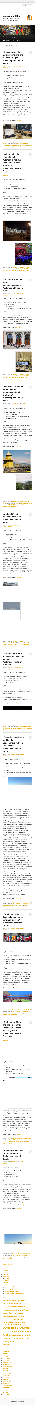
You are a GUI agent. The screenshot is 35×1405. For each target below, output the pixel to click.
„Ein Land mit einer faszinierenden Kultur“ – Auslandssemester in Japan (14, 518)
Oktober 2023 (6, 1383)
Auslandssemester (7, 644)
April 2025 (5, 1370)
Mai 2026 (5, 1355)
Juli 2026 (5, 1353)
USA (4, 1342)
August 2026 (6, 1351)
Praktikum (24, 145)
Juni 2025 (5, 1368)
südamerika (27, 1013)
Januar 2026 (6, 1361)
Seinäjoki (6, 1338)
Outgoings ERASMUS (8, 145)
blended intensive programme (12, 1310)
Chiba (14, 644)
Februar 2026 (6, 1359)
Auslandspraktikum (19, 1300)
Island (30, 503)
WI (11, 1341)
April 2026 (5, 1357)
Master (24, 1324)
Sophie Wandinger (7, 526)
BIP (25, 1307)
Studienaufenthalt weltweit (9, 643)
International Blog (12, 15)
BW (23, 1309)
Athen (9, 1300)
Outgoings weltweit (7, 646)
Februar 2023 (6, 1395)
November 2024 (7, 1374)
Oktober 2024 (6, 1376)
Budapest (28, 726)
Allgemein (14, 142)
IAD (27, 143)
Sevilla (11, 1339)
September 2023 (7, 1385)
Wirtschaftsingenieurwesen (21, 1342)
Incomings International (8, 1319)
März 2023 (5, 1393)
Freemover (8, 1284)
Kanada (23, 1322)
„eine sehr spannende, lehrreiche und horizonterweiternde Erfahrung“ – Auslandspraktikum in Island (13, 393)
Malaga (14, 1324)
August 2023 (6, 1387)
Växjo (7, 1342)
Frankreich (20, 1313)
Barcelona (5, 1141)
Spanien (30, 145)
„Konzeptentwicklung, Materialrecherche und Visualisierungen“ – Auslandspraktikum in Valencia (13, 58)
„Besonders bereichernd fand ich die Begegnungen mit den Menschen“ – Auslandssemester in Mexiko (14, 744)
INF (15, 1320)
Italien (19, 1322)
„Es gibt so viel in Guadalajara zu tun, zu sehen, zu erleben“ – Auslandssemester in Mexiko (13, 920)
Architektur (23, 143)
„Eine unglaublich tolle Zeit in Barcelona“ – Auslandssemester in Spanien (13, 1154)
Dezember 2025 (7, 1362)
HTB (18, 1316)
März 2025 (5, 1372)
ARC (18, 143)
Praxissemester (18, 1335)
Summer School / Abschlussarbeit (14, 1293)
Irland (15, 1322)
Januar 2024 (6, 1378)
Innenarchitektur (8, 1322)
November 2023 (7, 1381)
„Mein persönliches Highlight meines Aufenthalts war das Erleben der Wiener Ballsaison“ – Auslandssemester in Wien (12, 162)
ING (18, 1319)
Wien (27, 270)
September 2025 (7, 1366)
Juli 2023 (5, 1389)
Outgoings (12, 37)
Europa (7, 1278)
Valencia (5, 147)
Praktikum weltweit (10, 1288)
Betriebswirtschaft (15, 1306)
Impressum (21, 1401)
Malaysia (19, 1324)
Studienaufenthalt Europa (24, 1138)
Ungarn (24, 728)
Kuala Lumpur (7, 1324)
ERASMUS (5, 1313)
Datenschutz (14, 1401)
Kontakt (19, 40)
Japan (20, 644)
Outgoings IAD (18, 145)
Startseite (5, 37)
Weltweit (7, 1280)
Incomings (20, 37)
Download (18, 120)
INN (21, 1319)
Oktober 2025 (6, 1364)
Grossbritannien (8, 1316)
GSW (14, 1316)
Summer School (26, 1339)
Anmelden (5, 1270)
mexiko (13, 905)
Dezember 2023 (7, 1379)
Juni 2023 (5, 1391)
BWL (27, 1310)
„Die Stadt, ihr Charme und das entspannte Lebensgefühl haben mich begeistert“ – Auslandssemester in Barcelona (13, 1029)
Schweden (27, 1335)
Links (13, 40)
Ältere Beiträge (7, 1264)
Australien (24, 1304)
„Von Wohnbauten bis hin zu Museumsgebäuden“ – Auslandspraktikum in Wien (13, 285)
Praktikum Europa (10, 1286)
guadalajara (6, 905)
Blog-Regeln (6, 40)
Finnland (12, 1313)
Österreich (5, 270)
